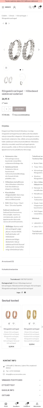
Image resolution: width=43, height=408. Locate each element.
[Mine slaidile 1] (20, 69)
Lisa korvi (19, 109)
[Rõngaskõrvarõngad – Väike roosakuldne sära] (11, 316)
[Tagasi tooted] (6, 23)
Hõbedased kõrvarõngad (21, 286)
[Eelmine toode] (3, 23)
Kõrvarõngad (21, 16)
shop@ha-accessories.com (16, 374)
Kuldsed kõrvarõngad (31, 334)
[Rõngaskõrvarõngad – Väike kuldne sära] (31, 316)
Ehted (11, 16)
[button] (4, 49)
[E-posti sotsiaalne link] (25, 292)
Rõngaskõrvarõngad (9, 18)
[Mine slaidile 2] (22, 69)
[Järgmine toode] (9, 23)
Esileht (4, 16)
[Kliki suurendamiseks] (6, 67)
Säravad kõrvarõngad (25, 288)
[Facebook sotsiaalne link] (22, 292)
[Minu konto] (14, 7)
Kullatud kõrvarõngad (11, 334)
